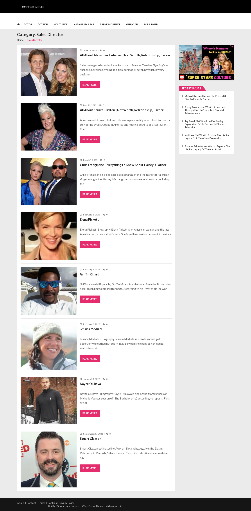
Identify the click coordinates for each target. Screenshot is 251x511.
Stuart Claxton (90, 439)
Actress (43, 24)
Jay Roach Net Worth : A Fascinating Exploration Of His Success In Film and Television (205, 124)
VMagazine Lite (114, 506)
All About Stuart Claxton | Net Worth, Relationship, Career (122, 110)
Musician (132, 24)
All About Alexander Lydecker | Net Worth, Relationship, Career (125, 55)
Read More (89, 84)
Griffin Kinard (89, 274)
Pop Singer (151, 24)
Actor (28, 24)
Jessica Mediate (91, 329)
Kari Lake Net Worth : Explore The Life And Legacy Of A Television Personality (207, 137)
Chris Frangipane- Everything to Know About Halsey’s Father (123, 165)
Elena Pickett (89, 219)
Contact (31, 502)
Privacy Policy (66, 502)
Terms (41, 502)
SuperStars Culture (33, 7)
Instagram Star (83, 24)
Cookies (52, 502)
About (20, 502)
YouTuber (60, 24)
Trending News (110, 24)
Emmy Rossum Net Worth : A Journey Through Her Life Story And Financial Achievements (205, 110)
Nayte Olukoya (90, 384)
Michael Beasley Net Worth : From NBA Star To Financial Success (205, 98)
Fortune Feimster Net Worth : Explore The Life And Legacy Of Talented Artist (207, 148)
